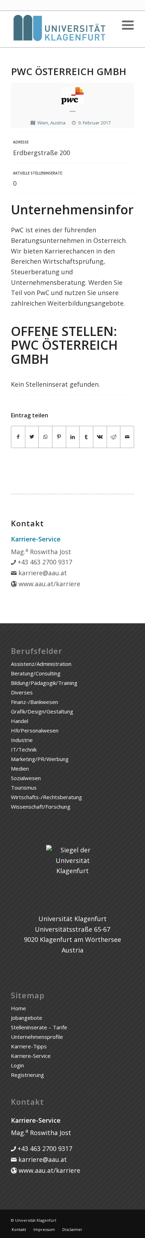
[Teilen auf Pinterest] (59, 437)
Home (18, 1008)
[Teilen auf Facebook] (18, 437)
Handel (19, 720)
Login (17, 1065)
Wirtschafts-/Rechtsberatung (46, 797)
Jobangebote (26, 1017)
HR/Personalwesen (34, 730)
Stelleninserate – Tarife (39, 1027)
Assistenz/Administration (41, 663)
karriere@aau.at (42, 573)
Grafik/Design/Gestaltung (42, 711)
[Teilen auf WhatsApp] (45, 437)
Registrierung (27, 1074)
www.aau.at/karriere (48, 584)
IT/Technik (24, 749)
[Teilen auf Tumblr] (86, 437)
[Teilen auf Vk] (100, 437)
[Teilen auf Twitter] (32, 437)
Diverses (22, 692)
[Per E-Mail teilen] (127, 437)
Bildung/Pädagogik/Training (44, 682)
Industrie (22, 739)
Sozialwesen (26, 778)
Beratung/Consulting (36, 673)
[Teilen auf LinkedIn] (73, 437)
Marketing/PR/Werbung (40, 758)
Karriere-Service (31, 1055)
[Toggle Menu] (127, 25)
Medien (20, 768)
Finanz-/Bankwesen (34, 701)
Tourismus (24, 787)
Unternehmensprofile (37, 1036)
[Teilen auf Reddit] (113, 437)
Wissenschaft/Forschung (40, 806)
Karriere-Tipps (29, 1046)
